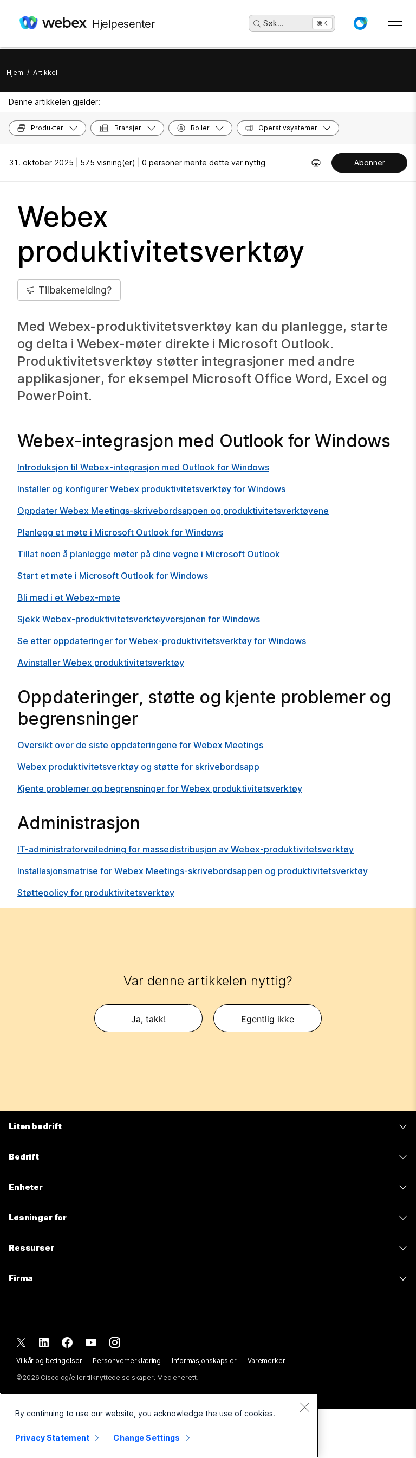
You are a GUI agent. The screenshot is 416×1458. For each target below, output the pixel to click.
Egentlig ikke (267, 1019)
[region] (159, 1425)
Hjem (14, 72)
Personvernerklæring (127, 1361)
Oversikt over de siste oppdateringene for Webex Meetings (140, 745)
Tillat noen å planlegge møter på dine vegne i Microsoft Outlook (148, 554)
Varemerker (266, 1361)
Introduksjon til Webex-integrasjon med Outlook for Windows (143, 467)
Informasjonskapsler (204, 1361)
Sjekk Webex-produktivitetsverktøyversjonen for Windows (138, 619)
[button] (360, 23)
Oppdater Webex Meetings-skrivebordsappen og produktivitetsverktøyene (173, 510)
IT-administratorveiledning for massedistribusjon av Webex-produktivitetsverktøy (185, 849)
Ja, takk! (148, 1019)
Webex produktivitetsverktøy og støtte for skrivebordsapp (138, 766)
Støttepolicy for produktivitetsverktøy (95, 892)
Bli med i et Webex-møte (68, 597)
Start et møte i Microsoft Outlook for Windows (112, 575)
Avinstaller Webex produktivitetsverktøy (100, 662)
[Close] (304, 1407)
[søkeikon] (257, 24)
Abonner (369, 162)
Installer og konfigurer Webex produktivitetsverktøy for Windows (151, 488)
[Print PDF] (316, 163)
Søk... (273, 23)
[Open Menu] (395, 23)
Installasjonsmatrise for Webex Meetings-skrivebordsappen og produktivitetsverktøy (192, 870)
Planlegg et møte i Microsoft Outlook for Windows (120, 532)
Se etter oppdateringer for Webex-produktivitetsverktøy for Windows (161, 640)
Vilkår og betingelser (49, 1361)
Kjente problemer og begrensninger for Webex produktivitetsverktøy (159, 788)
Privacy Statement (52, 1437)
